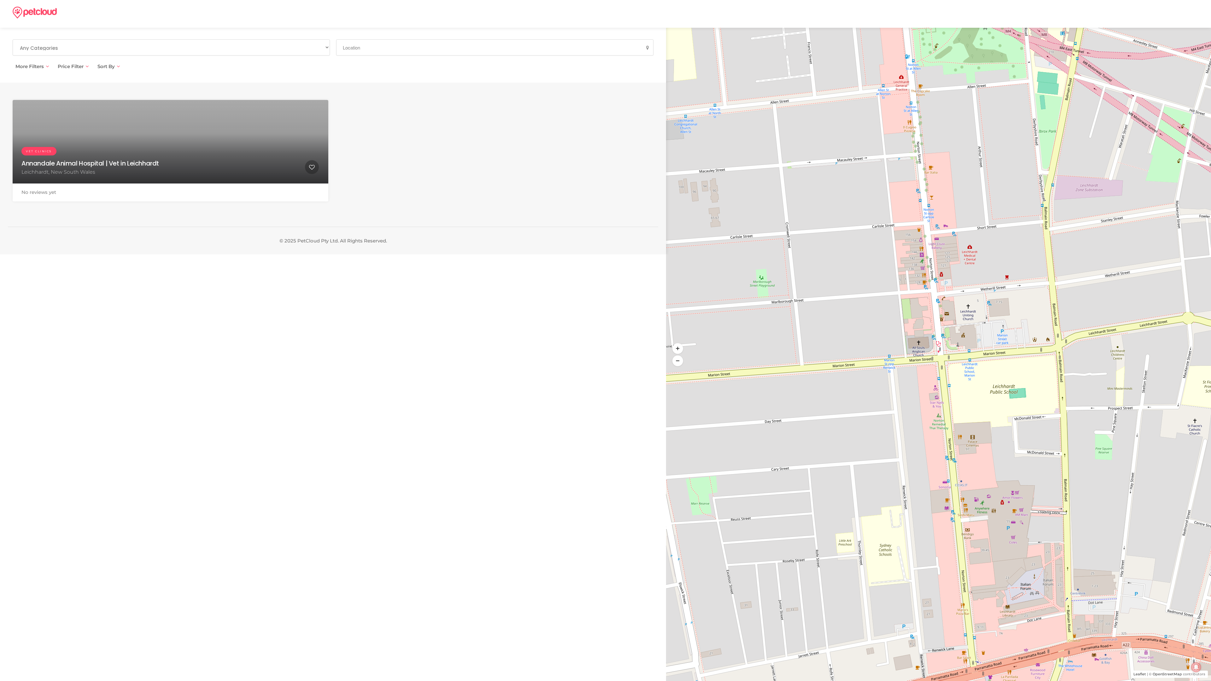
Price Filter (71, 66)
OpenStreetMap (1167, 674)
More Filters (29, 66)
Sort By (106, 66)
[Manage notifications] (1196, 667)
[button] (677, 361)
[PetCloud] (35, 12)
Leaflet (1139, 674)
